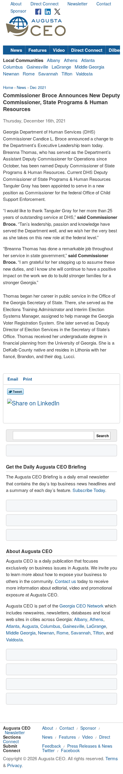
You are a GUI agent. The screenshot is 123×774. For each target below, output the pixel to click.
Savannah (48, 73)
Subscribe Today (89, 490)
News (16, 50)
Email (12, 379)
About (15, 4)
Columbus (13, 66)
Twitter (48, 750)
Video (59, 50)
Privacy (14, 765)
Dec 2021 (38, 87)
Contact (103, 4)
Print (27, 379)
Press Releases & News (89, 746)
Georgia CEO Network (81, 605)
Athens (71, 60)
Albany (53, 60)
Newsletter (77, 4)
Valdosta (84, 73)
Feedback (51, 746)
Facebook (70, 750)
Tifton (66, 73)
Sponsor (18, 11)
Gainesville (37, 66)
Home (8, 87)
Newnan (11, 73)
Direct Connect (44, 4)
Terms (111, 758)
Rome (29, 73)
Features (37, 50)
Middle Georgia (89, 66)
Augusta (30, 626)
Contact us (65, 581)
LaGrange (61, 66)
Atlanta (88, 60)
